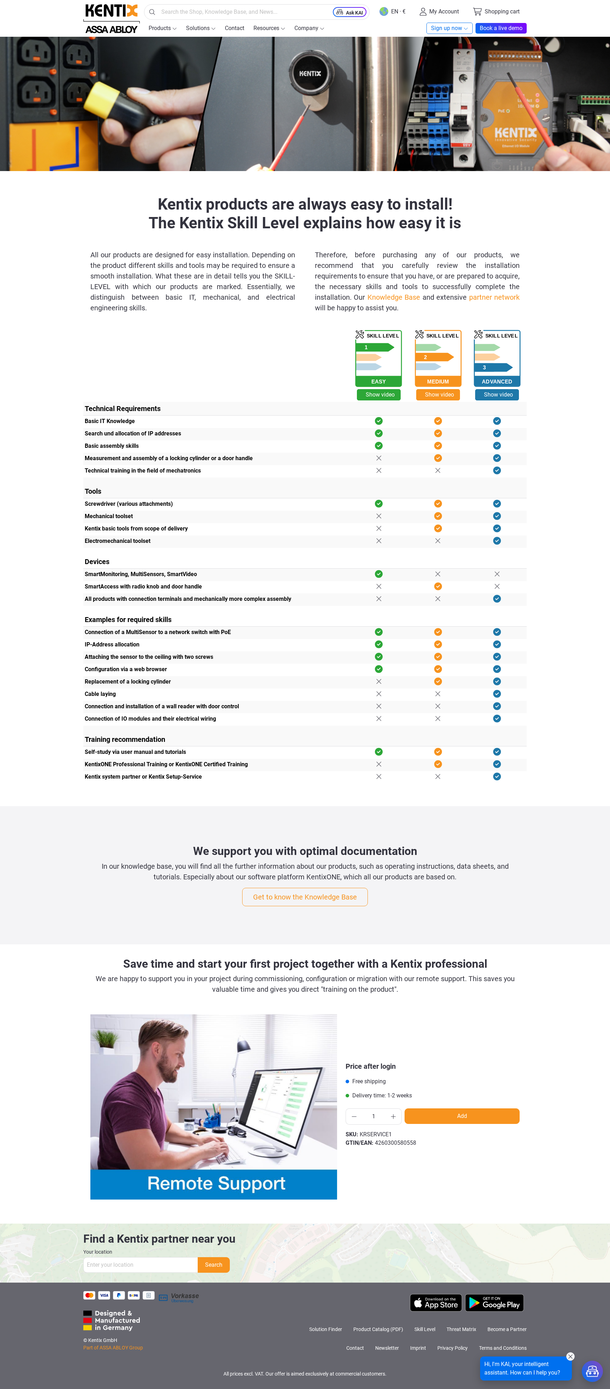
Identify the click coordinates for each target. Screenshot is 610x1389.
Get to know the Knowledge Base (305, 897)
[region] (213, 1107)
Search (213, 1264)
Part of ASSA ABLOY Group (113, 1347)
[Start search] (152, 12)
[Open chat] (592, 1371)
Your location (97, 1252)
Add (462, 1116)
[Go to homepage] (111, 18)
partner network (494, 297)
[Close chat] (570, 1356)
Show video (380, 394)
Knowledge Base (393, 297)
